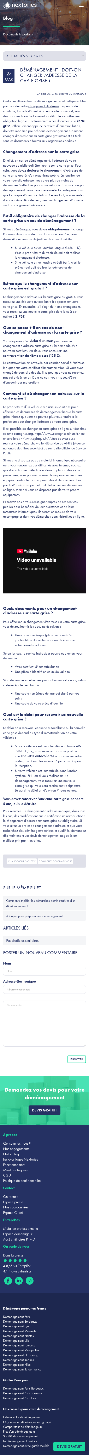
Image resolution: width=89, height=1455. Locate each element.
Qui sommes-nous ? (17, 1143)
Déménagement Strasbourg (20, 1355)
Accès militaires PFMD (19, 1239)
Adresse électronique (19, 981)
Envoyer (76, 1059)
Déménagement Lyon (16, 1326)
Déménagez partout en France (24, 1308)
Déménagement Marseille (19, 1331)
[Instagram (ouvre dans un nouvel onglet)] (30, 1281)
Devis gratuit (44, 1110)
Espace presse (13, 1202)
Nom (7, 963)
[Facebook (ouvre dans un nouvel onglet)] (8, 1281)
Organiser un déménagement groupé (27, 1422)
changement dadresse (22, 861)
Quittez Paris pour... (17, 1380)
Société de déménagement (20, 1436)
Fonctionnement (14, 1164)
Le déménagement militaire (20, 1441)
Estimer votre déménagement (21, 1417)
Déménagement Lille (16, 1340)
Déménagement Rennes (18, 1360)
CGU (7, 1175)
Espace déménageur (17, 1233)
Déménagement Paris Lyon (20, 1398)
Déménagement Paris (16, 1317)
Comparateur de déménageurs (22, 1427)
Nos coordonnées (15, 1207)
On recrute (10, 1196)
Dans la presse (13, 1255)
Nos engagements (16, 1148)
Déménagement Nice (17, 1364)
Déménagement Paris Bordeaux (23, 1388)
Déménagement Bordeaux (20, 1321)
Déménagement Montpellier (21, 1350)
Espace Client (13, 1212)
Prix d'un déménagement (19, 1431)
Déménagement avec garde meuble (26, 1446)
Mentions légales (15, 1170)
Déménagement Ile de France (22, 1369)
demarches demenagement (55, 861)
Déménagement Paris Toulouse (22, 1393)
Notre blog (11, 1154)
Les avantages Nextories (20, 1159)
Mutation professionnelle (20, 1228)
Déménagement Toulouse (19, 1345)
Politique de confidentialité (22, 1180)
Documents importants (18, 34)
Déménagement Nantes (18, 1336)
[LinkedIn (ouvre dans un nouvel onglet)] (19, 1281)
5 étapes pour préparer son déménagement (34, 916)
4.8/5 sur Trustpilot (16, 1265)
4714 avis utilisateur (17, 1271)
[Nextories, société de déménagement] (20, 6)
